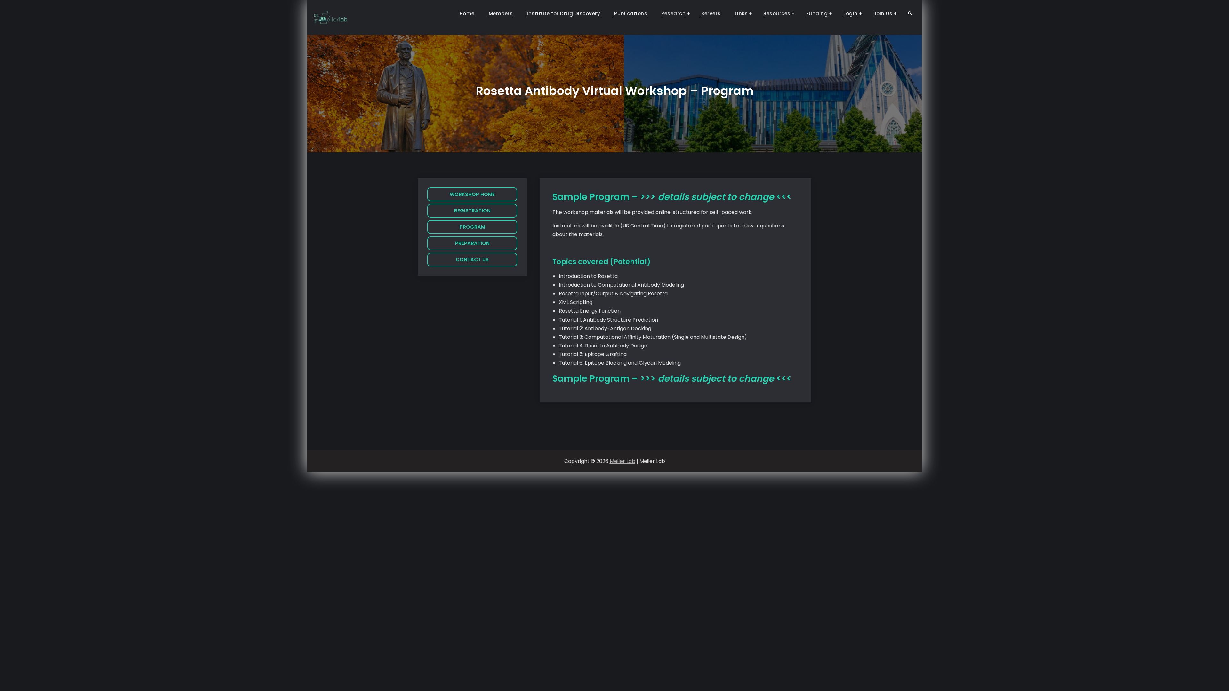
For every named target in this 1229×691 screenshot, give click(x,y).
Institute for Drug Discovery (563, 13)
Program (472, 227)
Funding (817, 13)
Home (467, 13)
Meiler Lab (622, 461)
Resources (777, 13)
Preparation (472, 243)
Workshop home (472, 194)
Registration (472, 210)
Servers (711, 13)
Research (673, 13)
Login (850, 13)
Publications (630, 13)
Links (741, 13)
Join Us (883, 13)
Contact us (472, 259)
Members (501, 13)
